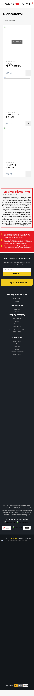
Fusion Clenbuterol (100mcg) (14, 65)
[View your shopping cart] (30, 4)
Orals (14, 61)
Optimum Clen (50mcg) (14, 115)
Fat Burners (9, 61)
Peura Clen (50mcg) (12, 166)
